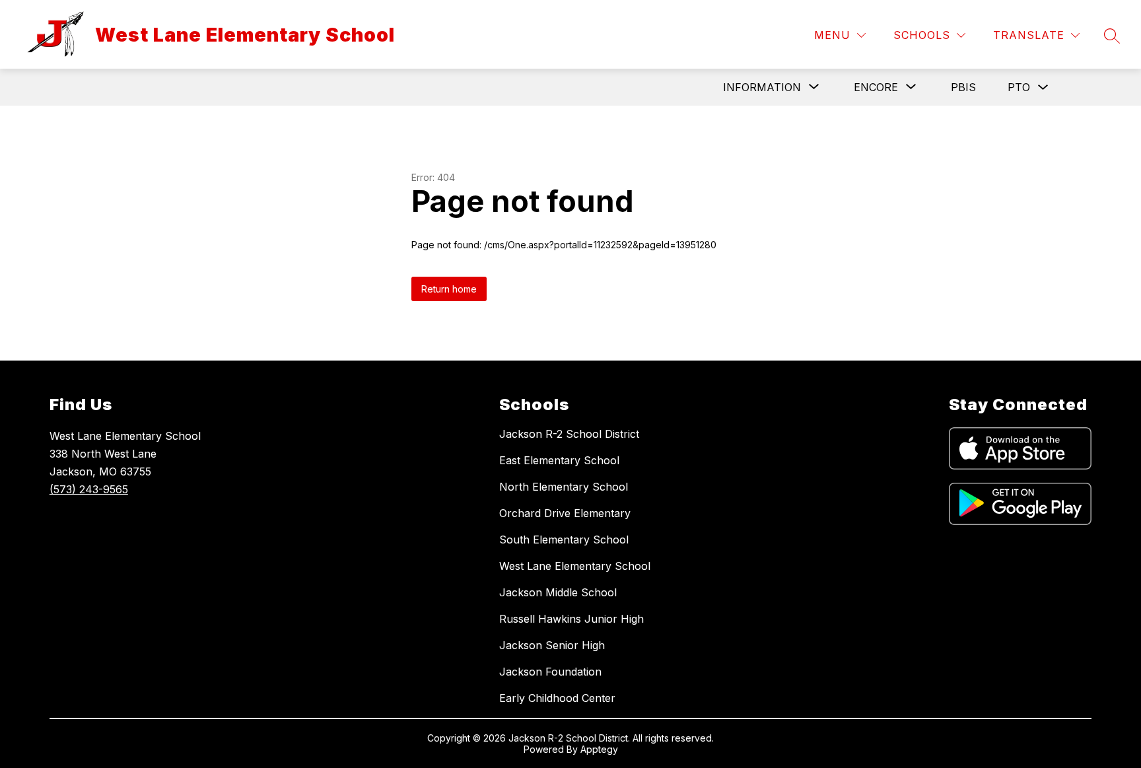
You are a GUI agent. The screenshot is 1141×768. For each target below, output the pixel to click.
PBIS (963, 87)
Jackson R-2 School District (569, 433)
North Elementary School (563, 486)
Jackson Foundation (550, 671)
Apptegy (599, 749)
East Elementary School (559, 460)
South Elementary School (564, 539)
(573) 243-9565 (89, 489)
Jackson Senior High (552, 645)
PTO (1019, 87)
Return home (449, 289)
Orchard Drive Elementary (565, 513)
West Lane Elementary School (574, 566)
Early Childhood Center (557, 698)
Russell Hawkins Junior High (571, 618)
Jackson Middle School (558, 592)
